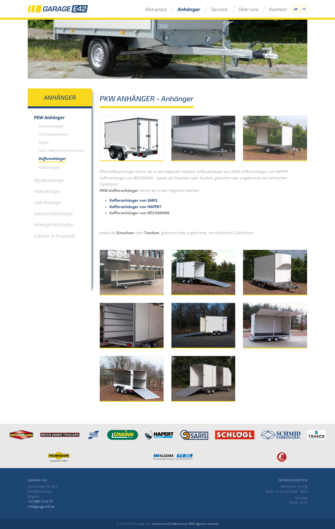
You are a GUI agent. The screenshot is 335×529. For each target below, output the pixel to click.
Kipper (44, 142)
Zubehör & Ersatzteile (54, 236)
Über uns (248, 9)
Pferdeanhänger (49, 180)
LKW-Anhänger (48, 202)
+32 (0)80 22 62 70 (40, 501)
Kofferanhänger (52, 158)
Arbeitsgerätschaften (53, 225)
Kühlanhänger (49, 167)
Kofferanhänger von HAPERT (135, 206)
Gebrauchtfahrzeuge (53, 213)
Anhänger (189, 9)
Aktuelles (156, 9)
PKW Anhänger (49, 117)
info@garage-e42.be (41, 506)
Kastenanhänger (51, 126)
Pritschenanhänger (53, 134)
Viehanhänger (47, 191)
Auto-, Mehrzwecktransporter (61, 150)
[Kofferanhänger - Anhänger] (132, 138)
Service (219, 9)
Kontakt (278, 9)
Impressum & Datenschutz (170, 524)
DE (296, 9)
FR (304, 9)
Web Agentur (197, 524)
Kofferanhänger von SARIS (133, 200)
